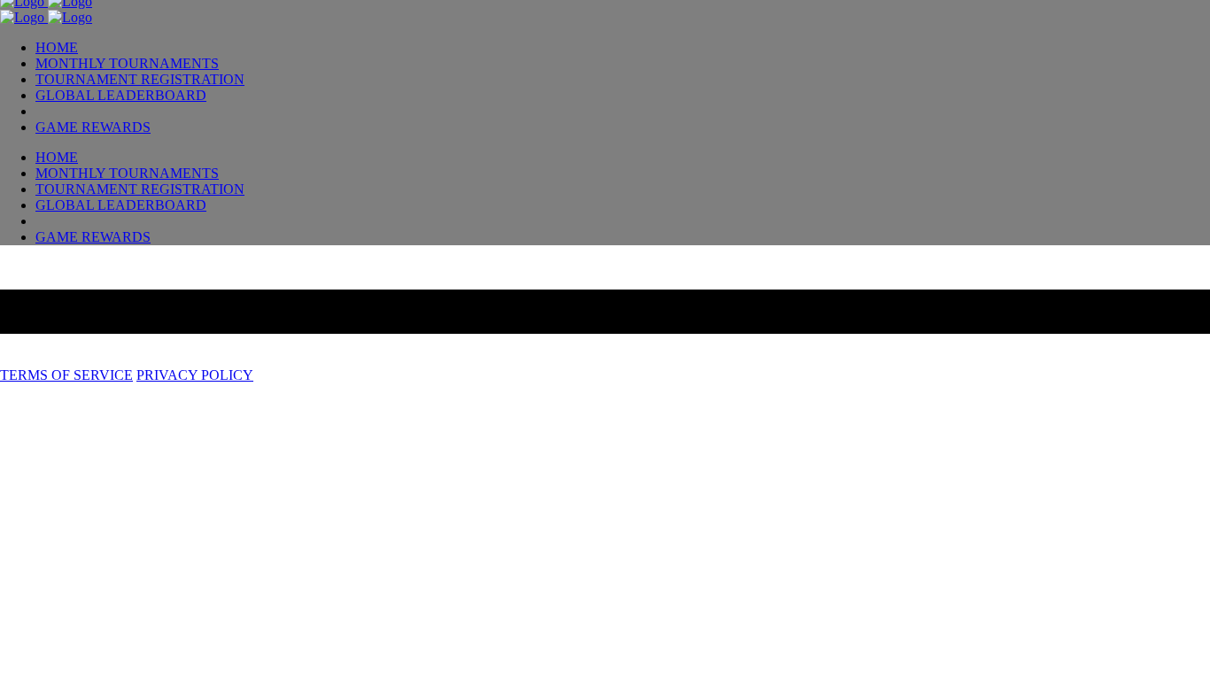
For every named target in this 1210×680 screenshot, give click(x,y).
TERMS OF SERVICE (66, 374)
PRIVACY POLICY (194, 374)
